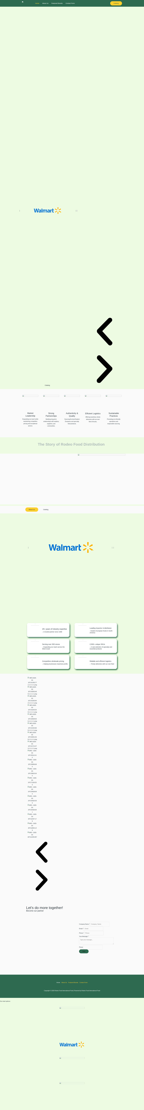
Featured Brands (57, 3)
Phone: (81, 933)
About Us (45, 3)
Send (83, 951)
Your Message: (84, 936)
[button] (116, 3)
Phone (81, 947)
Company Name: (84, 924)
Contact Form (70, 3)
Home (37, 3)
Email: (81, 928)
